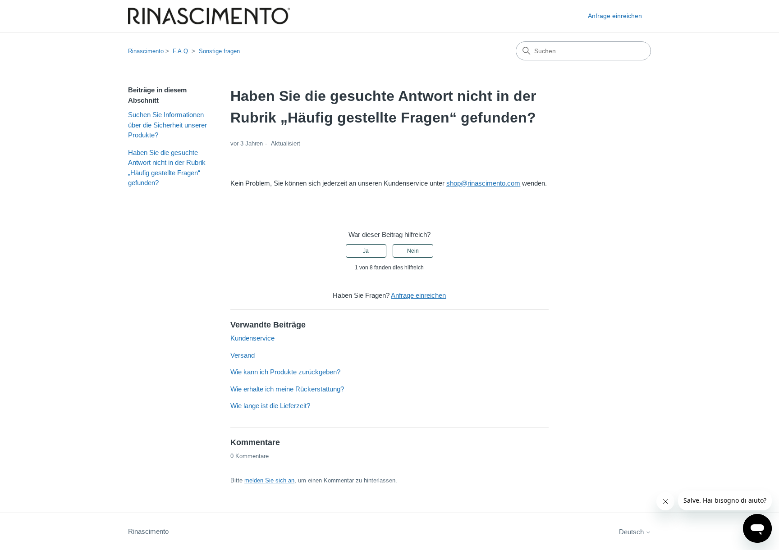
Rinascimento (146, 51)
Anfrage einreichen (615, 15)
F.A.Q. (181, 51)
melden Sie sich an (269, 480)
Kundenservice (252, 338)
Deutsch (632, 532)
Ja (366, 251)
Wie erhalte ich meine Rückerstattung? (287, 389)
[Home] (209, 16)
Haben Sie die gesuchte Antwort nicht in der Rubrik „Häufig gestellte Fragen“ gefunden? (167, 168)
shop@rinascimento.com (483, 183)
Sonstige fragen (219, 51)
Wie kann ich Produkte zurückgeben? (285, 372)
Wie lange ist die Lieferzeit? (270, 405)
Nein (413, 251)
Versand (242, 355)
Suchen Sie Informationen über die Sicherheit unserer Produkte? (167, 125)
